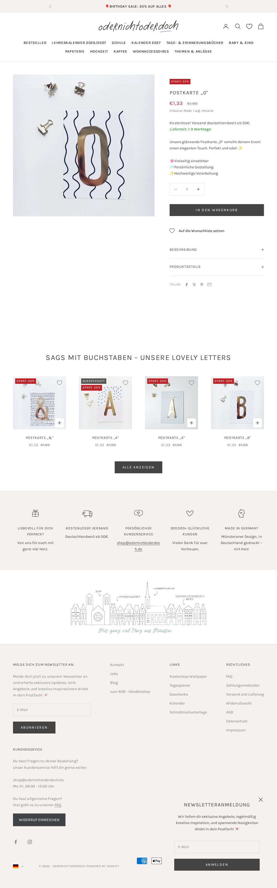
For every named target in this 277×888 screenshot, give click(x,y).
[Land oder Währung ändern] (18, 866)
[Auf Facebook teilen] (186, 284)
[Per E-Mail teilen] (209, 284)
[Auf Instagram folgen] (29, 842)
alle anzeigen (138, 467)
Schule (119, 43)
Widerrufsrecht (239, 703)
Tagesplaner (180, 685)
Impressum (236, 730)
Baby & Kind (241, 43)
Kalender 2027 (146, 43)
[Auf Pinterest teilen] (202, 284)
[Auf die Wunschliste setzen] (59, 382)
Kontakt (117, 664)
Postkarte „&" (40, 438)
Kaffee (120, 51)
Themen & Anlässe (193, 51)
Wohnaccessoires (151, 51)
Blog (114, 682)
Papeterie (75, 51)
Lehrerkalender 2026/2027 (79, 43)
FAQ (229, 676)
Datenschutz (237, 721)
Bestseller (35, 43)
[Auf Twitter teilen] (194, 284)
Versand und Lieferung (245, 694)
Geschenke (179, 694)
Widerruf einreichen (39, 820)
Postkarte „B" (237, 438)
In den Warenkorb (217, 210)
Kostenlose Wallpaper (188, 676)
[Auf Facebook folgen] (15, 842)
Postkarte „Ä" (171, 438)
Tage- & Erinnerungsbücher (195, 43)
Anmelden (217, 865)
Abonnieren (34, 727)
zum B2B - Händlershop (130, 691)
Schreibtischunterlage (188, 712)
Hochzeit (99, 51)
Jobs (114, 673)
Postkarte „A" (105, 438)
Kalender (177, 703)
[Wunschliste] (249, 26)
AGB (229, 712)
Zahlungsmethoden (242, 685)
